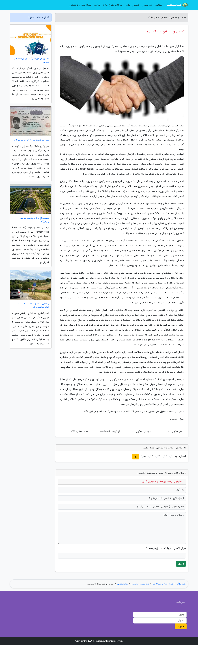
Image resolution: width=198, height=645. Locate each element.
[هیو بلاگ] (177, 5)
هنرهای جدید (132, 5)
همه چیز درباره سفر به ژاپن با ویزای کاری (31, 140)
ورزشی (96, 5)
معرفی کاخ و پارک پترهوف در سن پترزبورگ (34, 219)
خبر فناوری (147, 5)
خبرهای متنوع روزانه (113, 5)
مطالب (158, 5)
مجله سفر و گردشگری (80, 5)
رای (135, 456)
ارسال (181, 564)
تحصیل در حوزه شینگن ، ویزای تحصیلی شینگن (31, 60)
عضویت (181, 626)
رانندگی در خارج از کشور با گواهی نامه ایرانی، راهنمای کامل (32, 305)
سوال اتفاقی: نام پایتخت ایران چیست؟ (166, 548)
